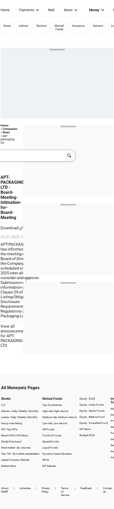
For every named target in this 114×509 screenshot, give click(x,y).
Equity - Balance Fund (92, 417)
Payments (26, 10)
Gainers (98, 26)
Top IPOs (12, 429)
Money (94, 10)
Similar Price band (11, 441)
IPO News (22, 435)
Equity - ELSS (87, 398)
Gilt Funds (48, 429)
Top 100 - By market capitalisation (20, 453)
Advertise (25, 488)
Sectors (41, 26)
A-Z (3, 405)
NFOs (45, 460)
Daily (14, 411)
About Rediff (4, 489)
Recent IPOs (8, 435)
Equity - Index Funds (92, 404)
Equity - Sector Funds (92, 411)
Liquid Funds (50, 447)
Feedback (86, 488)
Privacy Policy (46, 489)
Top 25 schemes (52, 405)
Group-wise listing (11, 423)
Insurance (78, 26)
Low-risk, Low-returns (54, 423)
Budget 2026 (87, 435)
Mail (51, 10)
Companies (10, 129)
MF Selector (49, 466)
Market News (8, 466)
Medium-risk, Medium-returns (59, 417)
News (68, 10)
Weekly (23, 411)
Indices (23, 26)
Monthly (33, 411)
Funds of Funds (51, 435)
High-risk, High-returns (55, 411)
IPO (3, 429)
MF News (85, 429)
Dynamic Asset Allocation (57, 453)
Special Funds (50, 441)
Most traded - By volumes (15, 447)
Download (10, 228)
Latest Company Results (15, 460)
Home (5, 10)
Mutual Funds (59, 27)
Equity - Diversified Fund (94, 423)
